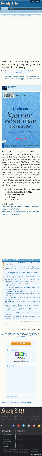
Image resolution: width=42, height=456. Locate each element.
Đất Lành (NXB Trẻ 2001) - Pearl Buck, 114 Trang (19, 291)
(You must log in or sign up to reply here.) (31, 329)
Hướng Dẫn (5, 446)
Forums (5, 8)
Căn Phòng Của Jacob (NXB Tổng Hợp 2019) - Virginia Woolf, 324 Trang (24, 79)
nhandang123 (12, 86)
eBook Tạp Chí (6, 439)
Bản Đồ (20, 434)
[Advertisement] (21, 39)
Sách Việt (25, 361)
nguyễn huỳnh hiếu (16, 70)
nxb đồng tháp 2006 (28, 70)
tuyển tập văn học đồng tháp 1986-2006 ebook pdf (14, 72)
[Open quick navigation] (39, 15)
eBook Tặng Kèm (7, 443)
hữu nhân (7, 70)
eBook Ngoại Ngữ (7, 441)
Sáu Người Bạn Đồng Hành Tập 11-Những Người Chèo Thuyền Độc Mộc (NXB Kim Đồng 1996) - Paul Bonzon (22, 268)
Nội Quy (20, 439)
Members (12, 8)
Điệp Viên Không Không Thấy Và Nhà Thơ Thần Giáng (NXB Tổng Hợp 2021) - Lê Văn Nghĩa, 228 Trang (22, 280)
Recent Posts (14, 11)
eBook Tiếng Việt (7, 434)
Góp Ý (19, 437)
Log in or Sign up (35, 1)
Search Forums (5, 11)
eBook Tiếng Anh (7, 436)
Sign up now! (21, 343)
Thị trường (21, 442)
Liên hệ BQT (21, 446)
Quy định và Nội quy (36, 454)
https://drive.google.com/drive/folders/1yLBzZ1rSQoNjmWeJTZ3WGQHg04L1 (20, 212)
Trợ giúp (20, 444)
